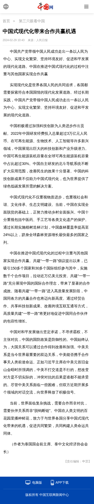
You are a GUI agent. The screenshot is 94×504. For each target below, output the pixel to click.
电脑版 (37, 482)
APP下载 (62, 482)
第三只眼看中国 (32, 21)
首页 (6, 21)
